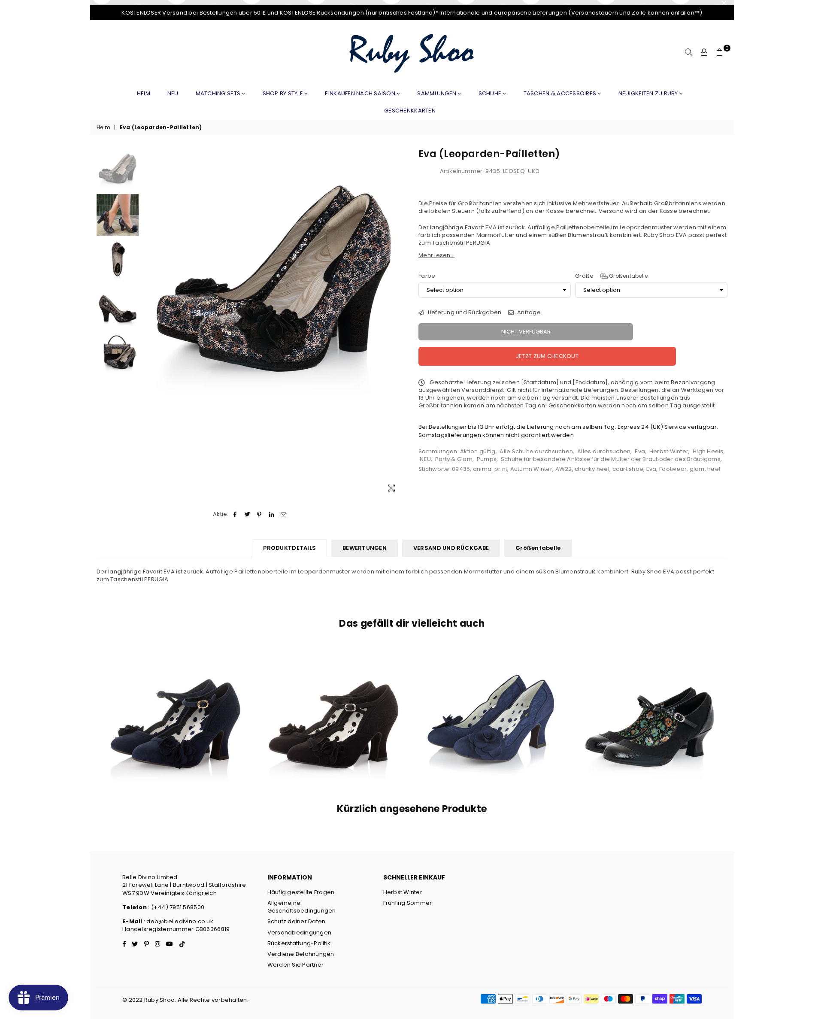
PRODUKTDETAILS (289, 548)
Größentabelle (628, 275)
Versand (611, 211)
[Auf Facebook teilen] (235, 514)
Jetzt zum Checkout (547, 356)
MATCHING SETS (219, 93)
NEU (425, 459)
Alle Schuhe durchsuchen (536, 451)
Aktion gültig (477, 451)
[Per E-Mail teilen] (284, 514)
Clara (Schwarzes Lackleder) (649, 706)
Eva (640, 451)
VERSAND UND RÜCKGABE (451, 548)
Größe (611, 276)
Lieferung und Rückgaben (463, 312)
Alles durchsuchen (603, 451)
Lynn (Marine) (175, 706)
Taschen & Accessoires (561, 93)
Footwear (673, 469)
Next (398, 323)
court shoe (628, 469)
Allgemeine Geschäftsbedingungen (301, 907)
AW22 (563, 469)
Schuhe (491, 93)
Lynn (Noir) (333, 706)
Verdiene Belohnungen (300, 954)
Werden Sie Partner (295, 965)
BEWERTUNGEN (364, 548)
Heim (143, 93)
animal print (490, 469)
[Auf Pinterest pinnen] (259, 514)
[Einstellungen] (704, 52)
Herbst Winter (668, 451)
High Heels (708, 451)
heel (713, 469)
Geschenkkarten (410, 110)
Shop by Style (284, 93)
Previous (150, 323)
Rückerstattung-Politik (299, 943)
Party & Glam (454, 459)
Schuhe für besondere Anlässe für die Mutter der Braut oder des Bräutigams (611, 459)
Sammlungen (437, 93)
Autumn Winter (531, 469)
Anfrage (528, 312)
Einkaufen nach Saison (361, 93)
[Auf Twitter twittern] (247, 514)
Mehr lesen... (436, 255)
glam (697, 469)
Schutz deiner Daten (296, 921)
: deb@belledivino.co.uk (178, 921)
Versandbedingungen (299, 932)
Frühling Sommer (407, 903)
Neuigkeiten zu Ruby (648, 93)
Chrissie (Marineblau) (491, 706)
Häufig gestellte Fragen (301, 892)
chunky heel (592, 469)
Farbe (426, 276)
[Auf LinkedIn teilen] (272, 514)
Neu (173, 93)
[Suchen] (689, 52)
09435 (461, 469)
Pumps (487, 459)
